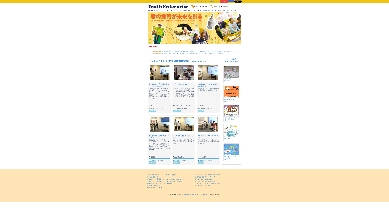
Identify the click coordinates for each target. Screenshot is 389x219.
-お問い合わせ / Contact (154, 187)
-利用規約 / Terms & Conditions (205, 181)
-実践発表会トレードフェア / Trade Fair (159, 183)
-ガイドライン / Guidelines (203, 179)
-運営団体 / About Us (153, 185)
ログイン (224, 1)
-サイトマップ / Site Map (203, 185)
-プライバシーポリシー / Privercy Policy (207, 183)
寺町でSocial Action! (180, 84)
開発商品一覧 (213, 1)
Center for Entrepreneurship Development (193, 194)
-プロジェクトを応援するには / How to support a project (164, 181)
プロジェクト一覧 (200, 1)
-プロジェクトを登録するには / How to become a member (165, 179)
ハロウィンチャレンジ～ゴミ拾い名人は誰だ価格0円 (231, 99)
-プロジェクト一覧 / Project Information (207, 175)
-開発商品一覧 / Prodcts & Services (206, 177)
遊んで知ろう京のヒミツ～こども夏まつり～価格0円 (231, 158)
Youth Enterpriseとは (185, 1)
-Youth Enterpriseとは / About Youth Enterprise (161, 175)
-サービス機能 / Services (154, 177)
